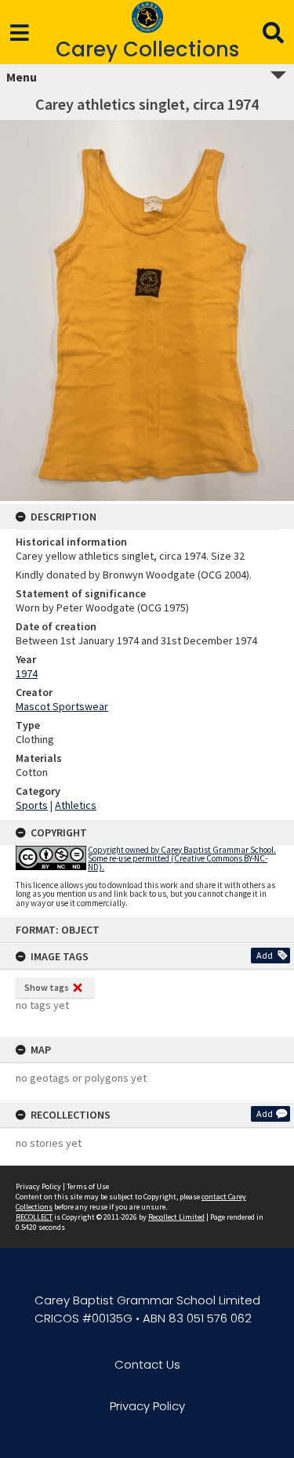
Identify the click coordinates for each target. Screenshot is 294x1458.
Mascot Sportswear (62, 706)
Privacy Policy (38, 1186)
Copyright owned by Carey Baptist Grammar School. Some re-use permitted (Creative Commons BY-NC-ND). (182, 858)
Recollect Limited (176, 1217)
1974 (27, 673)
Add (264, 955)
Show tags (46, 987)
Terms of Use (88, 1186)
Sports (32, 805)
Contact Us (147, 1364)
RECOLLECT (34, 1217)
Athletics (75, 805)
